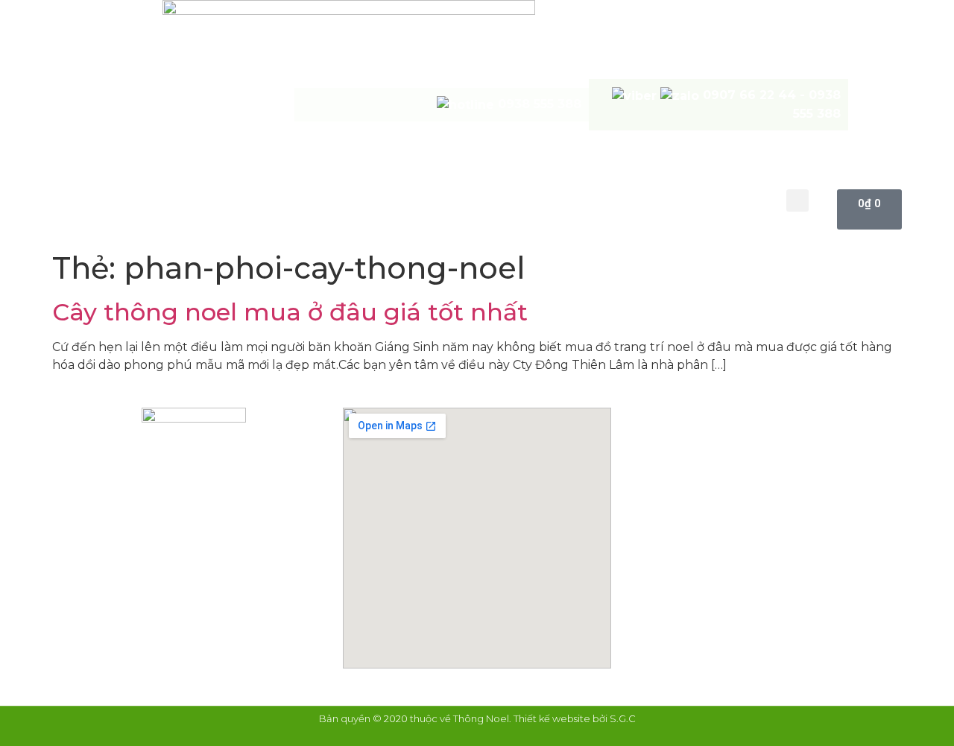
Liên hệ (721, 199)
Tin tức (646, 199)
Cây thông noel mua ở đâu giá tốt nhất (290, 311)
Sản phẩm (414, 199)
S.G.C (623, 718)
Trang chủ (190, 199)
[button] (797, 200)
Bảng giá (501, 199)
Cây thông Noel (304, 199)
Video (576, 199)
